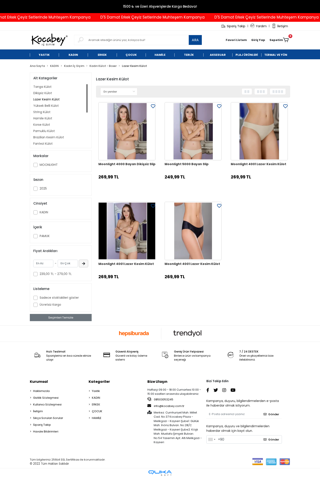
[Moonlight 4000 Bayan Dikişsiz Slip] (127, 131)
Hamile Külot (42, 118)
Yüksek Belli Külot (46, 105)
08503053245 (163, 399)
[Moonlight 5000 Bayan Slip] (193, 131)
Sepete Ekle (129, 188)
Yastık (96, 391)
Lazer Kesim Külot (46, 99)
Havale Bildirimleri (45, 431)
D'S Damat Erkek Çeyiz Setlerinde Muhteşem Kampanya (143, 17)
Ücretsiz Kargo (50, 304)
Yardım (261, 26)
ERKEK (96, 404)
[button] (258, 40)
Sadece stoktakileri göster (59, 297)
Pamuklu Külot (44, 131)
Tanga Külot (42, 87)
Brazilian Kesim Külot (48, 137)
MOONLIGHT (49, 165)
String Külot (42, 112)
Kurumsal (39, 381)
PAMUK (45, 236)
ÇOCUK (97, 411)
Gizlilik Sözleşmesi (46, 398)
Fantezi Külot (43, 143)
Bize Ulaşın (157, 381)
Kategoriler (99, 381)
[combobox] (212, 439)
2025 (43, 188)
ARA (195, 39)
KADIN (44, 212)
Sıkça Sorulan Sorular (48, 418)
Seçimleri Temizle (60, 317)
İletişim (282, 26)
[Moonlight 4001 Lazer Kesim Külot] (259, 131)
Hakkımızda (41, 391)
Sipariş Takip (236, 26)
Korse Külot (41, 124)
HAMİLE (96, 418)
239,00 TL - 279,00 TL (56, 274)
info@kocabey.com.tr (169, 406)
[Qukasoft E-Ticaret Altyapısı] (160, 473)
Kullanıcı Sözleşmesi (47, 404)
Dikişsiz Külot (42, 93)
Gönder (273, 414)
